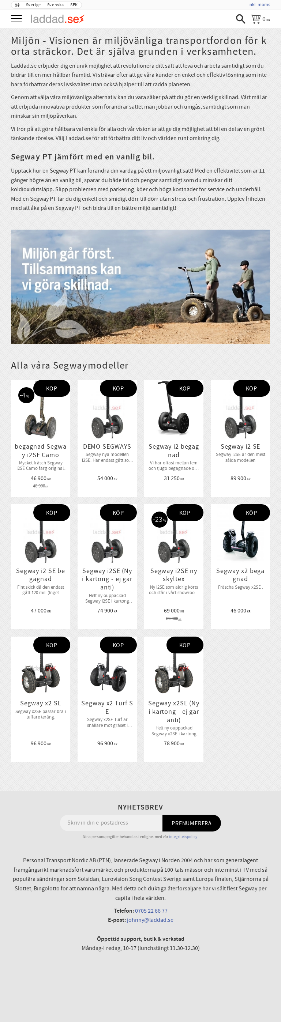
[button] (17, 19)
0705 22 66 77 (151, 910)
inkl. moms (259, 5)
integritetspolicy (183, 837)
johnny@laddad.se (150, 920)
